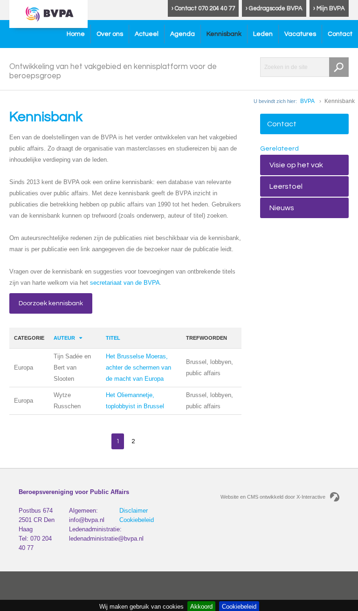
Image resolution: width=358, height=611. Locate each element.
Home (76, 34)
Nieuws (281, 208)
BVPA (307, 101)
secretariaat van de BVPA (125, 282)
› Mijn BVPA (329, 8)
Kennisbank (224, 34)
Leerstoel (286, 186)
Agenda (182, 34)
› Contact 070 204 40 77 (203, 8)
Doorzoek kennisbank (51, 303)
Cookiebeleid (136, 519)
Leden (263, 34)
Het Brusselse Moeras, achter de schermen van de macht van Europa (138, 367)
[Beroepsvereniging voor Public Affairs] (48, 14)
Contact (340, 34)
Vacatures (300, 34)
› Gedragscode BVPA (274, 8)
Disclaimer (133, 510)
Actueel (146, 34)
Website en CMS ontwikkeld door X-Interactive (272, 497)
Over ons (109, 34)
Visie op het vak (296, 165)
